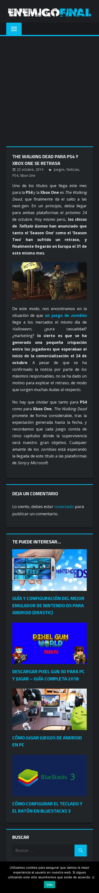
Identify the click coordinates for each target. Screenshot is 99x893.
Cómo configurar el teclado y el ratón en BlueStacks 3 (47, 807)
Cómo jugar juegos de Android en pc (47, 741)
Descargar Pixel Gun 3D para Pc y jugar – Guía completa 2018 (48, 675)
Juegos (59, 169)
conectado (64, 506)
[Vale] (93, 877)
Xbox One (27, 175)
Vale (49, 884)
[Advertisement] (49, 88)
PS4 (15, 175)
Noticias (72, 169)
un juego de (66, 315)
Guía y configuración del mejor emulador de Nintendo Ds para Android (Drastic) (48, 605)
